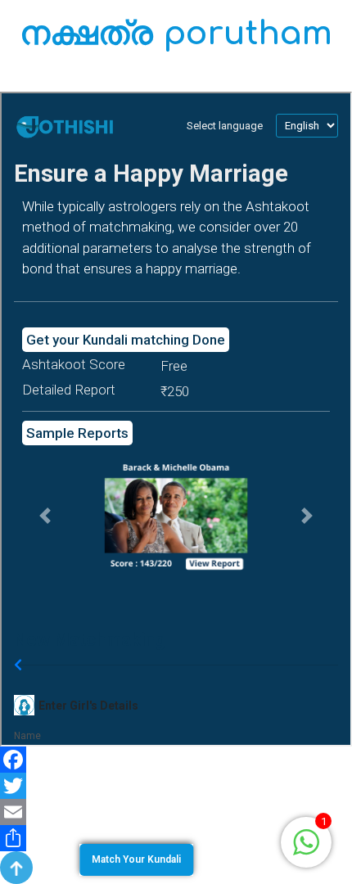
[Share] (176, 838)
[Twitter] (176, 786)
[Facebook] (176, 759)
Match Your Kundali (136, 859)
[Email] (176, 812)
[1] (306, 841)
